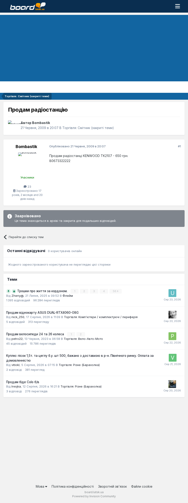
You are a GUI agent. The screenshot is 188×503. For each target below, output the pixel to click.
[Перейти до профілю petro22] (172, 336)
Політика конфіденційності (73, 486)
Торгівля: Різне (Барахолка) (79, 365)
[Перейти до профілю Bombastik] (13, 125)
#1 (179, 146)
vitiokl (15, 365)
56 (115, 291)
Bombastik (41, 123)
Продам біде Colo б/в (22, 382)
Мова (40, 486)
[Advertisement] (94, 47)
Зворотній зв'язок (112, 486)
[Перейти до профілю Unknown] (172, 293)
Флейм (68, 295)
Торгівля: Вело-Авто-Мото (83, 339)
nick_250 (17, 317)
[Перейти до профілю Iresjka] (172, 384)
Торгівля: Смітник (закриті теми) (88, 128)
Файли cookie (141, 486)
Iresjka (16, 386)
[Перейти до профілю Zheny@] (172, 315)
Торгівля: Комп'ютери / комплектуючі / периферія (101, 317)
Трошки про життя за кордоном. (42, 291)
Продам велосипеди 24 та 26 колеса (35, 334)
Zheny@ (17, 295)
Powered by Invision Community (94, 496)
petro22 (17, 339)
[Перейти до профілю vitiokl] (173, 358)
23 (29, 186)
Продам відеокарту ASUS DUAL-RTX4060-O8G (42, 312)
